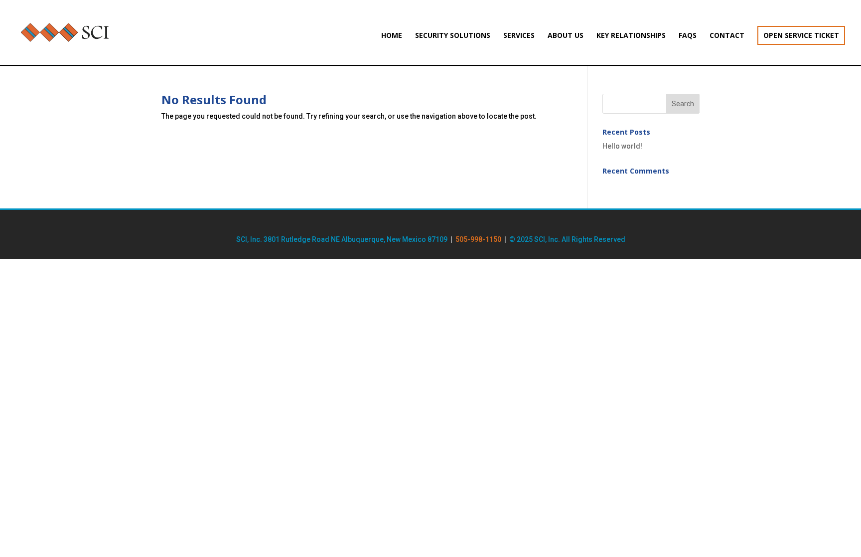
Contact (727, 36)
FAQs (688, 36)
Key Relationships (631, 36)
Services (519, 36)
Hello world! (622, 146)
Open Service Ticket (801, 35)
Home (391, 36)
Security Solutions (452, 36)
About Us (565, 36)
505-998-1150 (478, 239)
